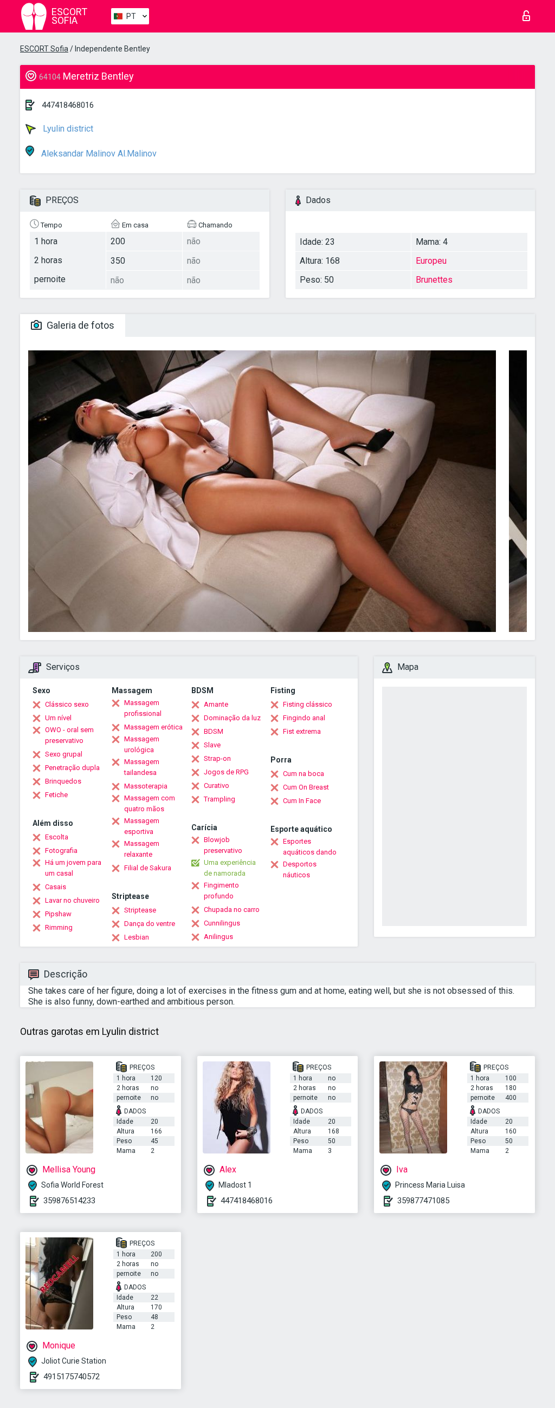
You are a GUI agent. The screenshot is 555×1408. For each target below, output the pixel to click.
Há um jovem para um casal (73, 867)
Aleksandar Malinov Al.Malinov (98, 153)
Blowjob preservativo (223, 845)
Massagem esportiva (141, 826)
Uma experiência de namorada (230, 867)
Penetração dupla (72, 768)
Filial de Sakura (147, 868)
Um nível (58, 718)
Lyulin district (67, 128)
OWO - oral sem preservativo (69, 735)
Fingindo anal (304, 718)
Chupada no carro (232, 909)
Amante (216, 704)
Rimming (59, 927)
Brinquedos (63, 781)
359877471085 (423, 1200)
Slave (212, 745)
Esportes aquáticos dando (310, 846)
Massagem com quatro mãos (149, 803)
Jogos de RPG (226, 772)
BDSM (213, 731)
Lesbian (136, 937)
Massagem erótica (153, 727)
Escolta (56, 837)
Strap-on (217, 758)
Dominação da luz (232, 718)
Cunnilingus (222, 923)
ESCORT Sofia (44, 48)
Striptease (140, 910)
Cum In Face (302, 801)
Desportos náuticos (300, 869)
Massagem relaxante (141, 848)
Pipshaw (58, 914)
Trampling (219, 799)
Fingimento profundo (221, 890)
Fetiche (56, 795)
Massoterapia (145, 786)
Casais (55, 887)
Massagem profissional (143, 708)
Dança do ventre (149, 924)
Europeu (431, 261)
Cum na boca (303, 774)
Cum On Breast (306, 787)
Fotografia (61, 850)
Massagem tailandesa (141, 767)
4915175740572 (71, 1376)
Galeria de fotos (79, 325)
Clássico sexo (67, 704)
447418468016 (68, 105)
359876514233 (69, 1200)
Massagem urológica (141, 744)
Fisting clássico (307, 704)
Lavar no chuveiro (72, 900)
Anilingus (218, 937)
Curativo (216, 785)
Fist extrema (302, 731)
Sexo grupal (63, 754)
